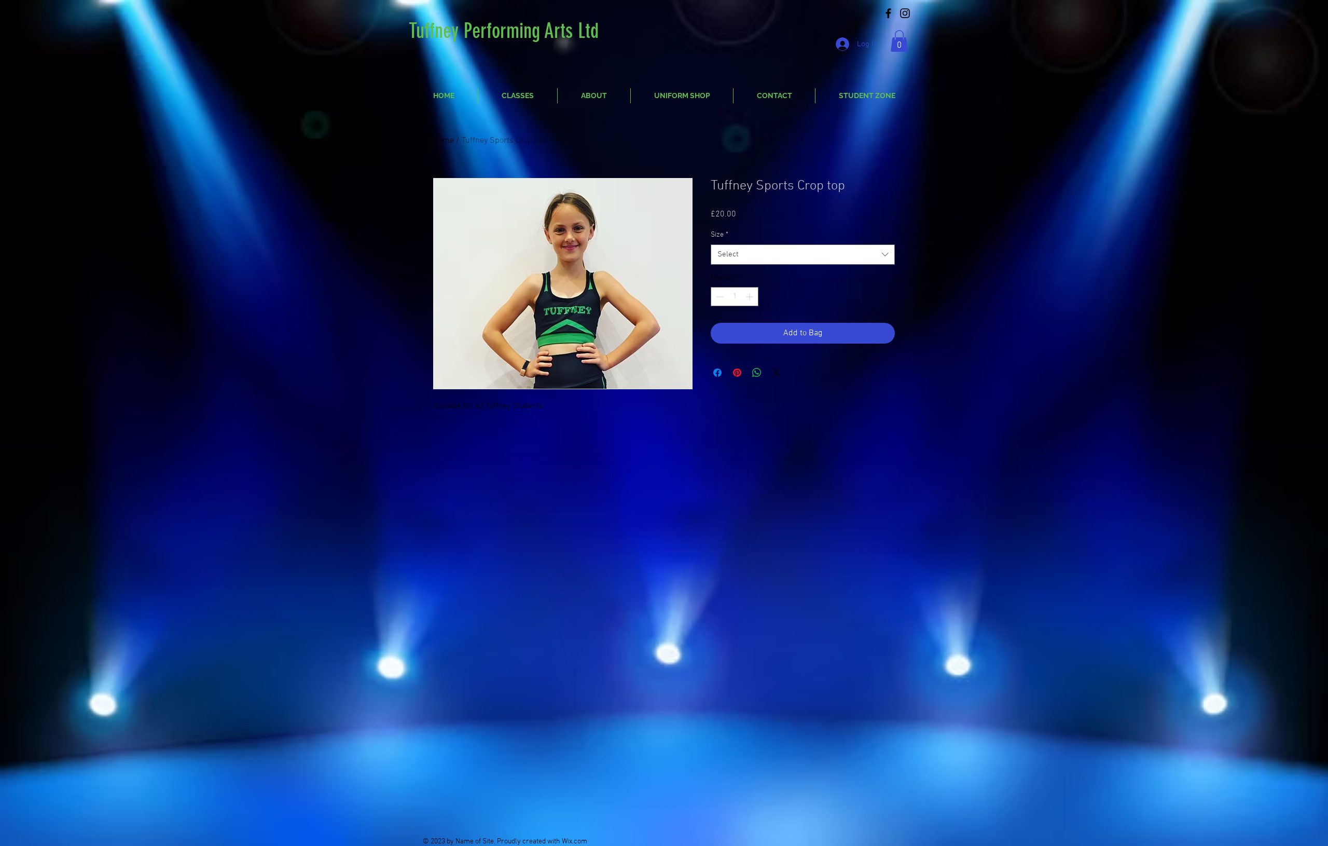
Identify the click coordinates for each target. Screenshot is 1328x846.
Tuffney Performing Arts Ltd (504, 31)
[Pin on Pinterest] (737, 372)
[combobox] (803, 254)
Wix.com (574, 841)
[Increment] (750, 297)
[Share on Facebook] (717, 372)
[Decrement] (718, 297)
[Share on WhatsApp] (757, 372)
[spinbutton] (734, 297)
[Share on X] (776, 372)
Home (443, 140)
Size (719, 234)
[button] (899, 41)
